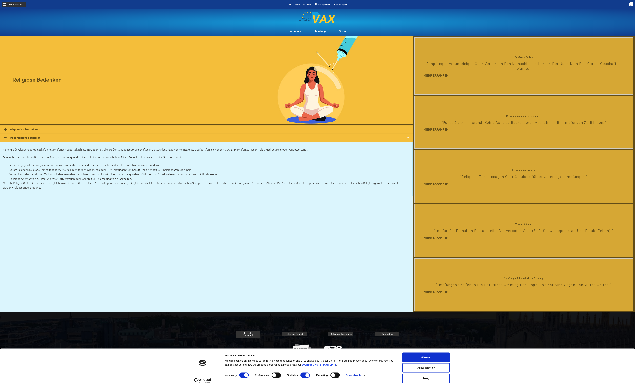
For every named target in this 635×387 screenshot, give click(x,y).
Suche (342, 31)
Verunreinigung (523, 224)
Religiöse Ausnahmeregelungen (523, 116)
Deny (426, 378)
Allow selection (426, 367)
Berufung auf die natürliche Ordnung (524, 278)
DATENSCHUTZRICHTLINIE (319, 364)
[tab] (206, 129)
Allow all (426, 357)
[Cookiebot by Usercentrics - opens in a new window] (202, 380)
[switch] (276, 375)
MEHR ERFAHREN (436, 75)
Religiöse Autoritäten (523, 170)
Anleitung (320, 31)
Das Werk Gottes (524, 57)
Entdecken (295, 31)
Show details (353, 375)
